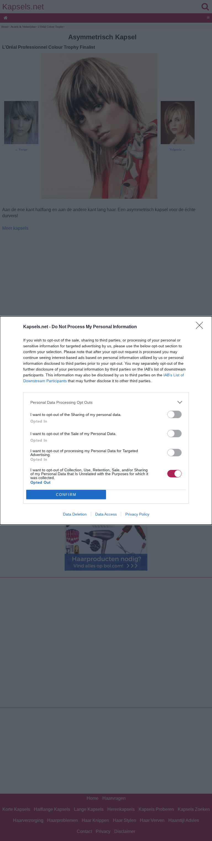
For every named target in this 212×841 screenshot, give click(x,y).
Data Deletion (75, 514)
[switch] (174, 414)
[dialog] (106, 420)
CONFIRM (66, 495)
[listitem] (106, 402)
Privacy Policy (137, 514)
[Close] (201, 327)
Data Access (106, 514)
